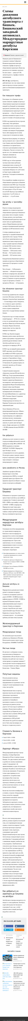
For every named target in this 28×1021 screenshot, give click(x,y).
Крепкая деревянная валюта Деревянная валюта (18, 957)
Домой (5, 6)
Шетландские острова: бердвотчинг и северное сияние (9, 941)
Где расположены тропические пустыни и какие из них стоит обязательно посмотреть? (19, 985)
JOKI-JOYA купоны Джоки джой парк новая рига (18, 974)
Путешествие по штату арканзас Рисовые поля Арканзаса (19, 965)
